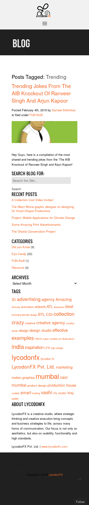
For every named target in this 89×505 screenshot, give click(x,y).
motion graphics (23, 377)
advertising (29, 298)
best (69, 306)
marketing (64, 367)
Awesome (59, 307)
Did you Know (21, 247)
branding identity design (24, 314)
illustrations (68, 338)
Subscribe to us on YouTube (44, 490)
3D (14, 299)
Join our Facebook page (44, 483)
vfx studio (59, 393)
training (36, 393)
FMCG (38, 338)
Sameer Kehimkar (64, 110)
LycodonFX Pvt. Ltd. (33, 366)
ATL (50, 306)
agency (48, 299)
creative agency (50, 322)
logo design (57, 348)
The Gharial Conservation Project (33, 231)
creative (30, 323)
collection (64, 313)
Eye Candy (19, 254)
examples (23, 337)
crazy (18, 322)
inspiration (34, 347)
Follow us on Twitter (37, 483)
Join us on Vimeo (51, 483)
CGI (49, 314)
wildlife (15, 398)
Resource (18, 267)
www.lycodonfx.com (54, 446)
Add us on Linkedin (37, 490)
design (24, 330)
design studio (40, 330)
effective (60, 330)
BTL (41, 314)
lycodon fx (47, 358)
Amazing (64, 299)
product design (37, 385)
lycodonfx (26, 357)
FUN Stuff (35, 115)
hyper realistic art (52, 338)
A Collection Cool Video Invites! (33, 200)
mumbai (47, 376)
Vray (70, 392)
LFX (47, 348)
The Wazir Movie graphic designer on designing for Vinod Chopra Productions (43, 209)
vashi (46, 392)
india (18, 346)
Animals (16, 307)
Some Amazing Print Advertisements (36, 224)
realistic (16, 393)
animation (27, 307)
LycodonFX (56, 474)
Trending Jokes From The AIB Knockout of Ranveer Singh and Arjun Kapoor (41, 93)
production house (61, 385)
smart (26, 392)
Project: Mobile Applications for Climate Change (43, 217)
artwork (40, 306)
